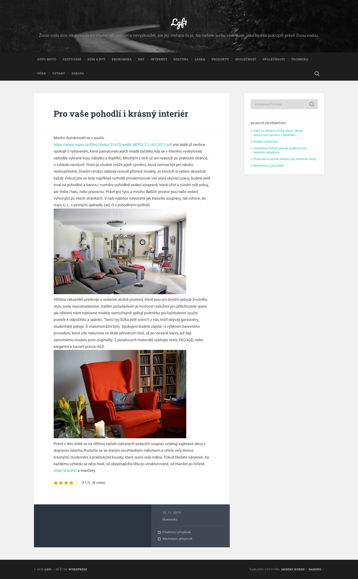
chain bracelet (65, 470)
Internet (159, 59)
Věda (41, 73)
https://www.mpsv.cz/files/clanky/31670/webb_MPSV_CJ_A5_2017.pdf (113, 144)
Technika (299, 59)
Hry (141, 59)
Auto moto (47, 59)
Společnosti (274, 59)
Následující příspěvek (177, 539)
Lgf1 (179, 22)
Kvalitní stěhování (265, 141)
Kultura (181, 59)
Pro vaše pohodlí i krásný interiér (121, 113)
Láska (200, 59)
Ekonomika (122, 59)
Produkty (220, 59)
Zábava (77, 73)
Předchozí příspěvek (176, 532)
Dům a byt (96, 59)
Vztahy (58, 73)
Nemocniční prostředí (268, 166)
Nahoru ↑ (316, 569)
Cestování (72, 59)
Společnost (245, 59)
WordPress (77, 569)
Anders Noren (293, 569)
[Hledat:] (284, 104)
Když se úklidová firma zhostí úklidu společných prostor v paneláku (278, 133)
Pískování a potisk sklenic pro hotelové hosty (284, 159)
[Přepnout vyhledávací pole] (317, 74)
